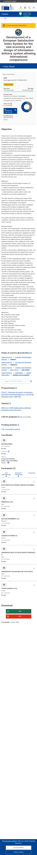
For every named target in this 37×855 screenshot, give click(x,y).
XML (19, 611)
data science (14, 370)
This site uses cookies (9, 841)
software (13, 359)
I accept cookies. (18, 847)
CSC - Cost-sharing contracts (10, 429)
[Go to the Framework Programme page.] (18, 32)
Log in (21, 8)
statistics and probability (21, 375)
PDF (19, 616)
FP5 (5, 18)
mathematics (19, 373)
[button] (25, 8)
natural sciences (6, 357)
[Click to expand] (34, 482)
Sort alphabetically (6, 473)
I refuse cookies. (18, 852)
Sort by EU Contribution (18, 473)
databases (13, 364)
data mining (26, 370)
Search (29, 8)
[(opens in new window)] (7, 7)
